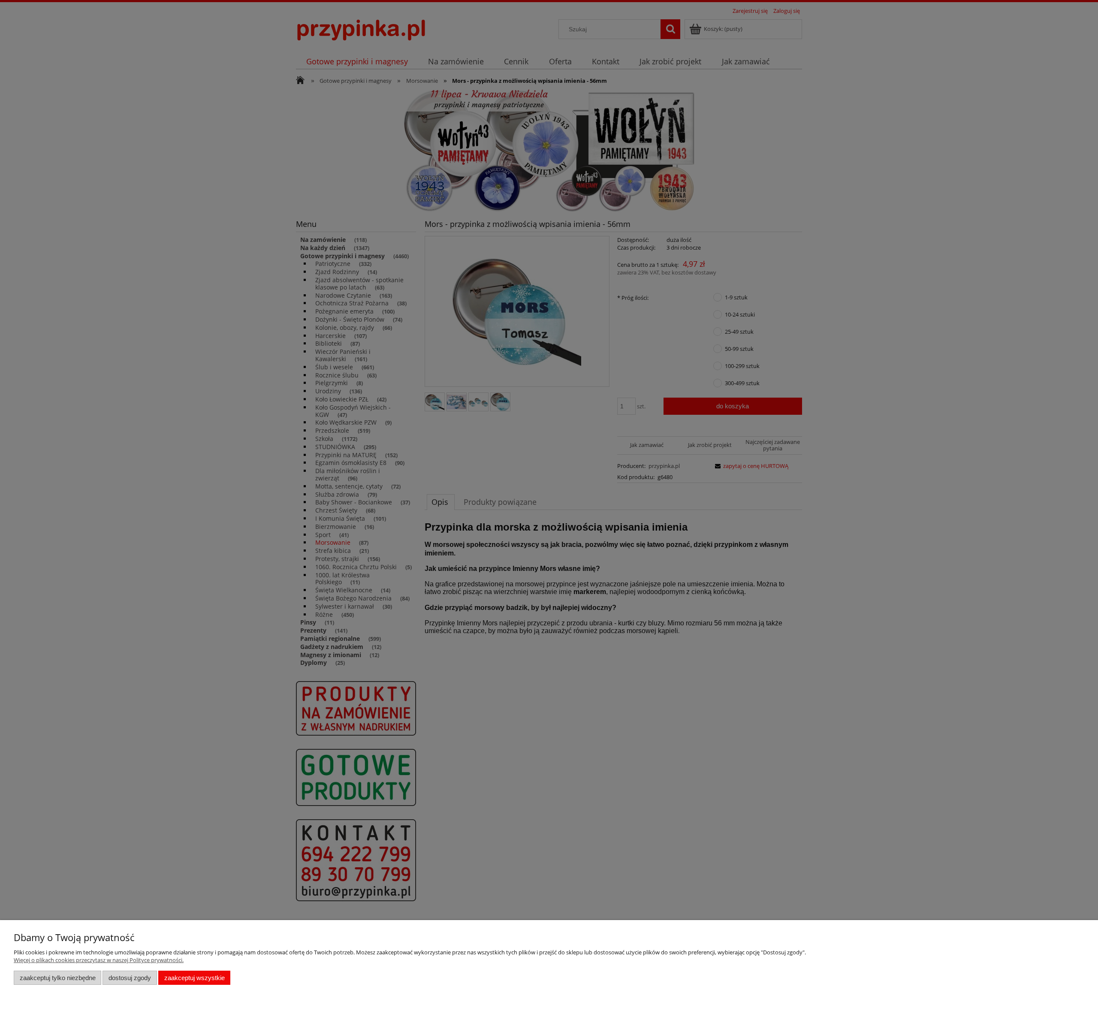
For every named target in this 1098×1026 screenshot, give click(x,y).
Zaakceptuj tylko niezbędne (58, 977)
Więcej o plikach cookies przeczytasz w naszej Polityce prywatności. (99, 960)
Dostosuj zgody (130, 977)
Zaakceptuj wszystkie (194, 977)
